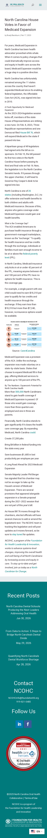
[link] (14, 5)
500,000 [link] (19, 391)
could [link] (32, 432)
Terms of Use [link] (30, 798)
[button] (40, 6)
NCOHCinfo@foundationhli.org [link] (23, 698)
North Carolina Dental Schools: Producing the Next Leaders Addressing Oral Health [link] (23, 610)
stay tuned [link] (17, 534)
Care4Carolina (28, 350)
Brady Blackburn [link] (13, 35)
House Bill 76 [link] (26, 132)
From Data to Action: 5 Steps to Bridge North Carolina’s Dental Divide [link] (23, 635)
